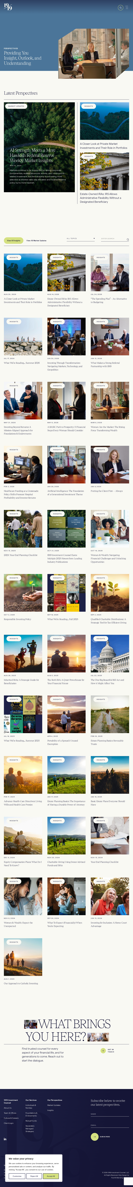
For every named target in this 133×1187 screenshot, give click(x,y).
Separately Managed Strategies (30, 1128)
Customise (17, 1176)
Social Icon (5, 1139)
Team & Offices (10, 1113)
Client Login (9, 1123)
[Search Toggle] (120, 10)
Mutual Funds (31, 1121)
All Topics (72, 238)
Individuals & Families (31, 1106)
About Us (7, 1108)
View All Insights (13, 241)
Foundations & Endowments (31, 1114)
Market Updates (54, 1105)
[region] (33, 1168)
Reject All (34, 1176)
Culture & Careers (11, 1118)
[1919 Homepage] (17, 10)
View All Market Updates (36, 241)
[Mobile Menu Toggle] (127, 7)
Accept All (51, 1176)
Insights (50, 1110)
